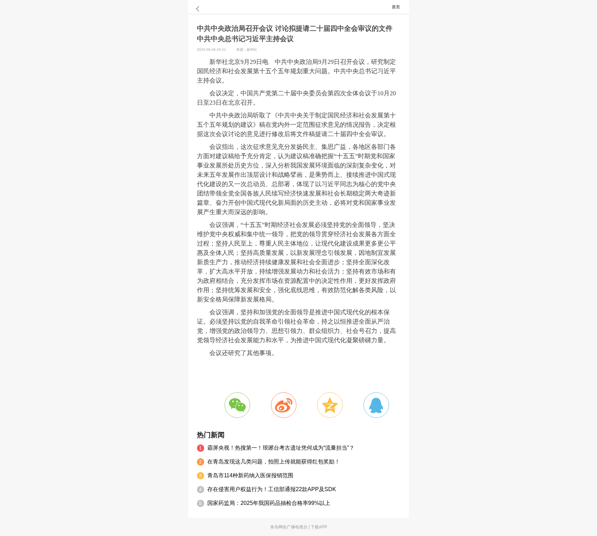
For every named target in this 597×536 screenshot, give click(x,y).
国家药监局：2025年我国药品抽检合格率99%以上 (268, 503)
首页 (396, 6)
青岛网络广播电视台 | (290, 527)
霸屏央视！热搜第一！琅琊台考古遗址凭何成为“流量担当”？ (280, 448)
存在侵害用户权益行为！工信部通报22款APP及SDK (271, 489)
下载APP (319, 527)
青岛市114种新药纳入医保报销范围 (250, 475)
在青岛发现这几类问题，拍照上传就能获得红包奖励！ (273, 462)
